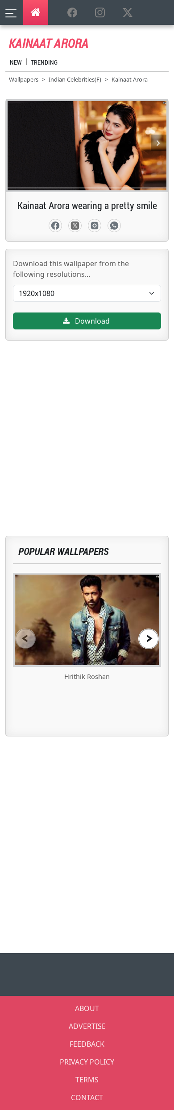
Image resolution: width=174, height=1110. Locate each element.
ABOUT (87, 1008)
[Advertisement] (87, 427)
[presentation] (25, 639)
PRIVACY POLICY (87, 1062)
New (16, 62)
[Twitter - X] (75, 225)
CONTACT (87, 1097)
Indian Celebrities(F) (75, 79)
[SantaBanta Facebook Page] (72, 13)
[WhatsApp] (114, 225)
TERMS (87, 1080)
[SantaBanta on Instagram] (100, 13)
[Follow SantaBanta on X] (127, 13)
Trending (44, 62)
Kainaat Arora (130, 79)
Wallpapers (23, 79)
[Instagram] (94, 225)
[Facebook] (55, 225)
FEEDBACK (87, 1044)
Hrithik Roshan (87, 676)
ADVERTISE (87, 1026)
